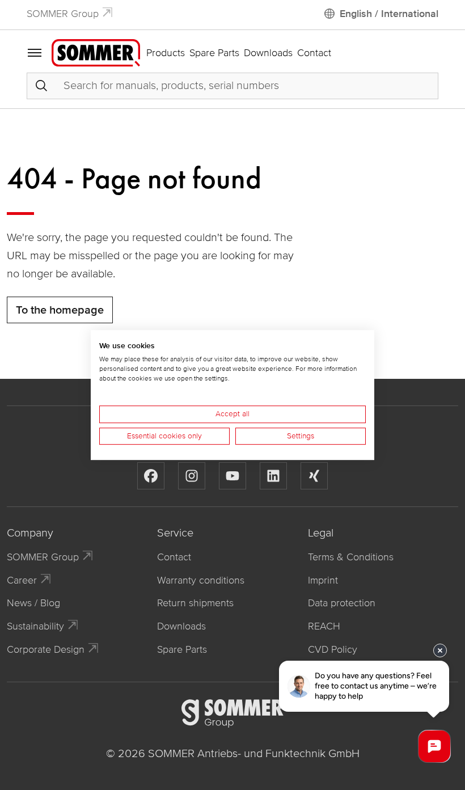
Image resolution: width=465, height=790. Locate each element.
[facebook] (150, 475)
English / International (389, 13)
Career (22, 580)
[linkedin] (273, 475)
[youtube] (232, 475)
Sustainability (35, 626)
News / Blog (33, 603)
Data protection (341, 603)
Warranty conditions (200, 580)
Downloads (268, 53)
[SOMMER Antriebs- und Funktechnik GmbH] (96, 52)
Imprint (323, 580)
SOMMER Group (63, 13)
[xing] (314, 475)
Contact (314, 53)
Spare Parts (214, 53)
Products (165, 53)
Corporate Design (45, 649)
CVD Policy (332, 649)
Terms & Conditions (351, 557)
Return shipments (195, 603)
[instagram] (191, 475)
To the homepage (60, 310)
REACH (324, 626)
